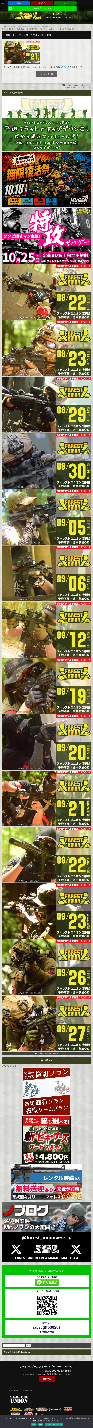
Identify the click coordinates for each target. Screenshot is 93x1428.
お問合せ (48, 1060)
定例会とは (48, 74)
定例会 (19, 3)
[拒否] (90, 1421)
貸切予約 (42, 3)
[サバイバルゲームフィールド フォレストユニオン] (28, 16)
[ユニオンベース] (41, 1409)
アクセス (65, 3)
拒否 (40, 1424)
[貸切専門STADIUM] (39, 1414)
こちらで (66, 67)
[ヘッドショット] (68, 1409)
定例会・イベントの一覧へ (48, 1053)
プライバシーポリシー (54, 1424)
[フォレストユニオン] (15, 1409)
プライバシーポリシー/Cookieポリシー (23, 1390)
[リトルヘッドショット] (15, 1414)
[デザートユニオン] (28, 1409)
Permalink (86, 85)
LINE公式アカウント (42, 8)
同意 (33, 1424)
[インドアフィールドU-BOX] (28, 1414)
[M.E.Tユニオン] (55, 1409)
